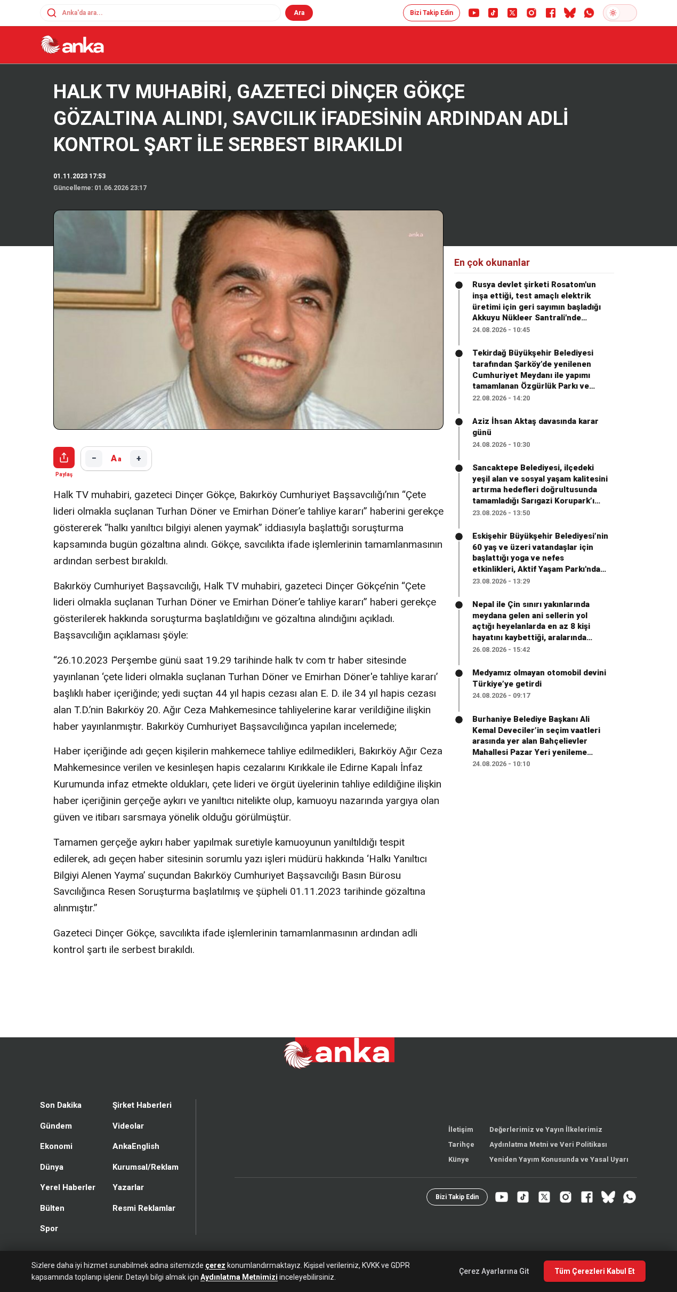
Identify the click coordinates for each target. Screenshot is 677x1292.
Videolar (128, 1144)
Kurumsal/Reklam (145, 1185)
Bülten (52, 1226)
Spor (49, 1246)
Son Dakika (61, 1123)
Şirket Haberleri (142, 1123)
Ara (299, 13)
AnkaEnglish (135, 1164)
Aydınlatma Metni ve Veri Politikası (548, 1163)
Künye (458, 1177)
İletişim (460, 1148)
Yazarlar (128, 1205)
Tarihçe (461, 1163)
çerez (215, 1265)
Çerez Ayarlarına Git (494, 1271)
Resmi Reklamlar (143, 1226)
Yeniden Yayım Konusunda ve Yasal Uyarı (558, 1177)
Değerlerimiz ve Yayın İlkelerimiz (545, 1148)
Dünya (51, 1185)
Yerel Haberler (67, 1205)
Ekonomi (56, 1164)
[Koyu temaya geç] (620, 12)
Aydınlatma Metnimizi (239, 1277)
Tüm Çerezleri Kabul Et (594, 1271)
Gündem (56, 1144)
